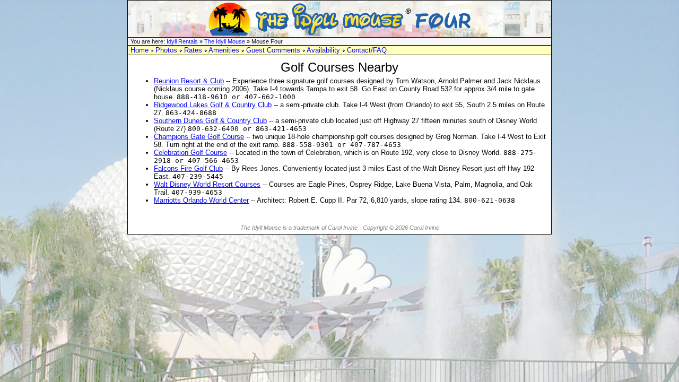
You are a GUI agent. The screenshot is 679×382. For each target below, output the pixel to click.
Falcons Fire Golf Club (188, 168)
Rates (193, 50)
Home (139, 50)
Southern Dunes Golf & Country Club (210, 121)
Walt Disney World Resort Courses (207, 184)
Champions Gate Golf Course (199, 137)
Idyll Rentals (182, 41)
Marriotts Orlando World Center (201, 200)
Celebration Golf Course (190, 153)
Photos (166, 50)
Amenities (223, 50)
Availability (323, 50)
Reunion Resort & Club (189, 81)
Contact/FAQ (367, 50)
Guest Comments (273, 50)
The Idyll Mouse (224, 41)
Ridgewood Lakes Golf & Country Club (213, 105)
